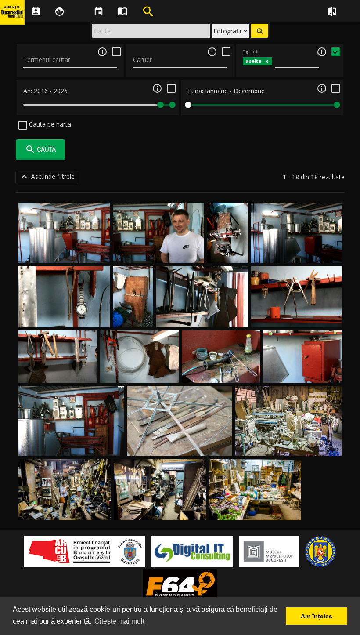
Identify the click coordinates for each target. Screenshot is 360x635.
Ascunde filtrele (47, 176)
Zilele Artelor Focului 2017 (179, 446)
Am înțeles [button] (316, 616)
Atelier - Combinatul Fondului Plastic (288, 446)
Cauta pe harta (49, 124)
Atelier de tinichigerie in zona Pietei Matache (227, 236)
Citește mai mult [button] (119, 621)
